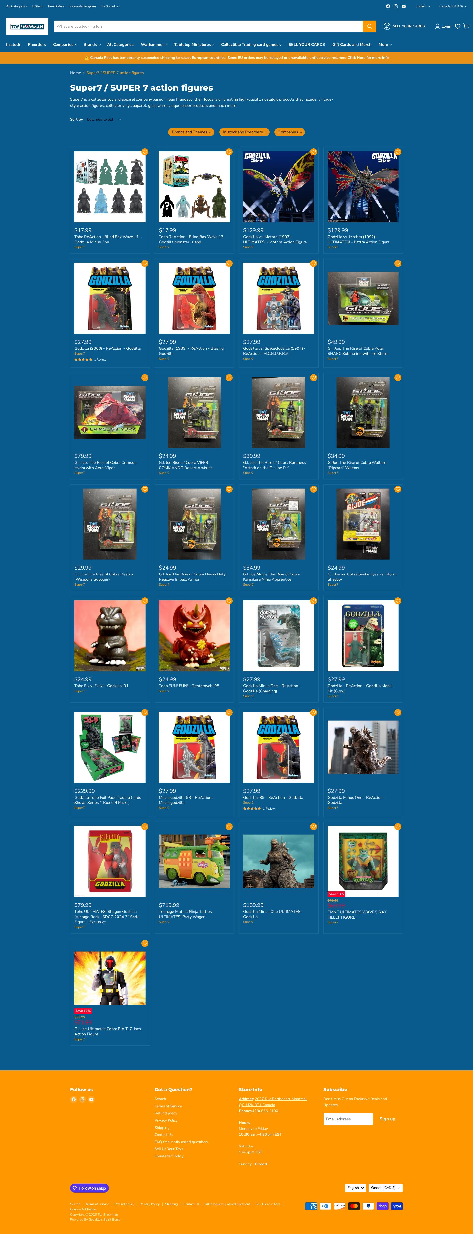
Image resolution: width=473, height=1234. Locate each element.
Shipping (162, 1127)
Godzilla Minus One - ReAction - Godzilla (356, 800)
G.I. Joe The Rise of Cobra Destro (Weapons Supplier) (103, 577)
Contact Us (164, 1134)
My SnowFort (110, 6)
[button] (444, 26)
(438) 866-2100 (264, 1110)
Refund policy (166, 1113)
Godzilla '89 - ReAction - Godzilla (273, 797)
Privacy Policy (166, 1120)
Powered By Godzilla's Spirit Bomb (95, 1219)
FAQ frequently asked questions (181, 1141)
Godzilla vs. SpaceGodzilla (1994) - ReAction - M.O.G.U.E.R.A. (274, 351)
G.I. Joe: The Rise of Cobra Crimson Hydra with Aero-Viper (105, 465)
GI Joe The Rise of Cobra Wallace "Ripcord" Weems (357, 465)
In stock (13, 44)
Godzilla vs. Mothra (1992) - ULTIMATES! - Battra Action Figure (359, 239)
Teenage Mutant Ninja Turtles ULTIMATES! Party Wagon (185, 914)
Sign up (387, 1119)
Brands (91, 44)
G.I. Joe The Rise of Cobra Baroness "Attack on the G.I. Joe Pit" (274, 465)
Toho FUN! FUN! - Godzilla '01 (101, 686)
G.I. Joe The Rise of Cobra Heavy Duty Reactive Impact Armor (192, 577)
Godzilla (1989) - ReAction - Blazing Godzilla (191, 351)
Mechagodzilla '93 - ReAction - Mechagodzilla (186, 800)
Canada (451, 6)
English (421, 6)
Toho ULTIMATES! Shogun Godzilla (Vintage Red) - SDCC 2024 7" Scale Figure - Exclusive (107, 917)
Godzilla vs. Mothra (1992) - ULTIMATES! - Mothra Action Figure (275, 239)
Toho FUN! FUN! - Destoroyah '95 (189, 686)
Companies (63, 44)
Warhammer (153, 44)
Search (160, 1098)
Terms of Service (168, 1106)
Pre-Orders (56, 6)
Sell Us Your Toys (169, 1149)
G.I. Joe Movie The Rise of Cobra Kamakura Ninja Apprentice (271, 577)
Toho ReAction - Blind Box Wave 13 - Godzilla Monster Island (192, 239)
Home (75, 73)
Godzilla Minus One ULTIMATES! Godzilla (272, 914)
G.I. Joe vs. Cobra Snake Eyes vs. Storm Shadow (362, 577)
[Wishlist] (458, 28)
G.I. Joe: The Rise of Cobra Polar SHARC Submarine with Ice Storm (358, 351)
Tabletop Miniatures (193, 44)
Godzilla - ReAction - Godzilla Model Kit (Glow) (360, 688)
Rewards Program (82, 6)
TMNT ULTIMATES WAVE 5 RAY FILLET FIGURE (357, 914)
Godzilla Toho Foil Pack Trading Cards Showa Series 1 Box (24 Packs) (107, 800)
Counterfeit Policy (169, 1156)
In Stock (37, 6)
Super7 (79, 247)
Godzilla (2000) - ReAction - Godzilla (107, 348)
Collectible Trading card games (250, 44)
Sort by (76, 119)
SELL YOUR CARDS (307, 44)
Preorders (37, 44)
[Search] (369, 26)
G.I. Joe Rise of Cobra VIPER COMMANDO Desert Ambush (186, 465)
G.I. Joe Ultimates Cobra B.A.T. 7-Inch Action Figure (107, 1031)
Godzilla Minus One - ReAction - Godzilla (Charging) (272, 688)
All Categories (16, 6)
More (384, 44)
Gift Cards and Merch (351, 44)
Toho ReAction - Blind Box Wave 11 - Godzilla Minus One (108, 239)
